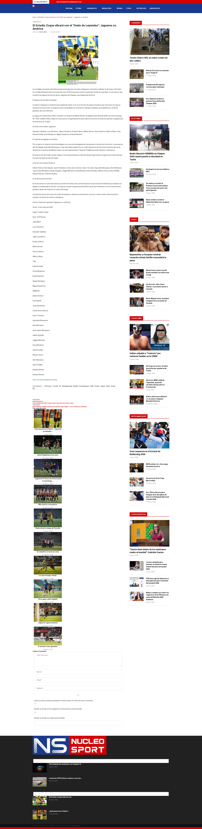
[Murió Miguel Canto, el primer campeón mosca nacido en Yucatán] (137, 302)
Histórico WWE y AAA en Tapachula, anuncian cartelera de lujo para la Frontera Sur (155, 383)
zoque (55, 380)
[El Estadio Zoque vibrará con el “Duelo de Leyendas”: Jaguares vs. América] (40, 800)
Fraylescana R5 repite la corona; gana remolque (155, 86)
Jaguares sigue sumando (48, 623)
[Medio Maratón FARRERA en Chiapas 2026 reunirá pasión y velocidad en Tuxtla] (149, 137)
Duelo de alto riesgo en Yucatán (47, 528)
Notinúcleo (141, 8)
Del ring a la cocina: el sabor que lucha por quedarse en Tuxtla (157, 368)
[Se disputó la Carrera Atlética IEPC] (137, 173)
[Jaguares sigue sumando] (48, 612)
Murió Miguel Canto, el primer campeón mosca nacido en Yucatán (157, 301)
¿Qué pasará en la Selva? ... (59, 811)
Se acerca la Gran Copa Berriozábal (155, 479)
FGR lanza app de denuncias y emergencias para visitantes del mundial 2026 (157, 581)
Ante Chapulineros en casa (47, 455)
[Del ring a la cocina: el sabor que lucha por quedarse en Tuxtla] (137, 369)
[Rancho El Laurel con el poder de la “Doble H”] (137, 74)
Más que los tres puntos (47, 504)
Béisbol (120, 8)
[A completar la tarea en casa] (48, 541)
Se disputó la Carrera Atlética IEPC (157, 170)
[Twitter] (158, 2)
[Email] (41, 757)
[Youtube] (166, 2)
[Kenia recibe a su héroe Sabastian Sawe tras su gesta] (137, 203)
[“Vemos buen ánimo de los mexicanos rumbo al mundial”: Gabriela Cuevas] (149, 533)
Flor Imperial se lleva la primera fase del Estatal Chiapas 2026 (155, 101)
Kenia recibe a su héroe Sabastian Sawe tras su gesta (157, 201)
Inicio (34, 17)
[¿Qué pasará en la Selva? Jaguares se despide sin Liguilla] (48, 418)
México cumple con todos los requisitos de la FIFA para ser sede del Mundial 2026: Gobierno (157, 596)
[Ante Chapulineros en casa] (48, 444)
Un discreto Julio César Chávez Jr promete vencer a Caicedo (157, 286)
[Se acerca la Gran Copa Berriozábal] (137, 482)
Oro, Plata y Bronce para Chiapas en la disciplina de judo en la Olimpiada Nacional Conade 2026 (157, 495)
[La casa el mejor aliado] (48, 565)
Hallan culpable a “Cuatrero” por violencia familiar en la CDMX (145, 354)
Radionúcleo (155, 8)
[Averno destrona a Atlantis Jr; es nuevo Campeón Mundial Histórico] (137, 400)
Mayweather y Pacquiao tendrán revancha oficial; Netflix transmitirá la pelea (148, 257)
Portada (69, 8)
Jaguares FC (92, 8)
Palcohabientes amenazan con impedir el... (65, 764)
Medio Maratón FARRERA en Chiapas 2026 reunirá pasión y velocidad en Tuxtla (147, 156)
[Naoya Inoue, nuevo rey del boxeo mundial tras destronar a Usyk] (137, 274)
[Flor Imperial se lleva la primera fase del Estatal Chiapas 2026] (137, 102)
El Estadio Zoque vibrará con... (61, 797)
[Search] (168, 8)
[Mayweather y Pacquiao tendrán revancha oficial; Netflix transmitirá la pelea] (149, 238)
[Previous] (51, 2)
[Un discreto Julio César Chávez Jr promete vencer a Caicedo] (137, 288)
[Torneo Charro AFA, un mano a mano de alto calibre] (149, 41)
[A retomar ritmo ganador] (48, 636)
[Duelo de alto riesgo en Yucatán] (48, 517)
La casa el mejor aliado (48, 575)
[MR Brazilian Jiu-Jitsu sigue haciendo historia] (137, 467)
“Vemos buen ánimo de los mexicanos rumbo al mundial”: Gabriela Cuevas (148, 551)
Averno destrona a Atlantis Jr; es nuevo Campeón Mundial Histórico (156, 399)
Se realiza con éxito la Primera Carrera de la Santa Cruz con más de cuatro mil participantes (157, 186)
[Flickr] (163, 2)
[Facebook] (155, 2)
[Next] (54, 2)
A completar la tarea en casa (48, 552)
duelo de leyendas (39, 380)
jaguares (49, 380)
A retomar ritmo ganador (48, 646)
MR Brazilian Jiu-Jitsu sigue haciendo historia (157, 465)
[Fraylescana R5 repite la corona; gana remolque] (137, 88)
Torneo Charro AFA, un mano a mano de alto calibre (149, 59)
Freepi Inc (77, 826)
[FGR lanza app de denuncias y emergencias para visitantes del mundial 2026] (137, 582)
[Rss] (168, 2)
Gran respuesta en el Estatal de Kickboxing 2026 (145, 452)
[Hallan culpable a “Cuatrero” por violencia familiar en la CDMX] (149, 337)
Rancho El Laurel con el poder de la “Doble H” (157, 72)
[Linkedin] (160, 2)
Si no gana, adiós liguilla (47, 599)
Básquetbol (107, 8)
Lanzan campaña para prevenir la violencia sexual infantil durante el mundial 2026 (156, 565)
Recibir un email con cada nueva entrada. (49, 718)
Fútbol (78, 8)
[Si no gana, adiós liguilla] (48, 588)
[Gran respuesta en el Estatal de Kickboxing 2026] (149, 435)
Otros (128, 8)
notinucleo (43, 32)
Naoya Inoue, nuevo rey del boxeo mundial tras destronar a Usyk (157, 272)
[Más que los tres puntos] (48, 494)
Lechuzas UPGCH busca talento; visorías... (65, 778)
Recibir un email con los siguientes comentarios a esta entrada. (58, 709)
